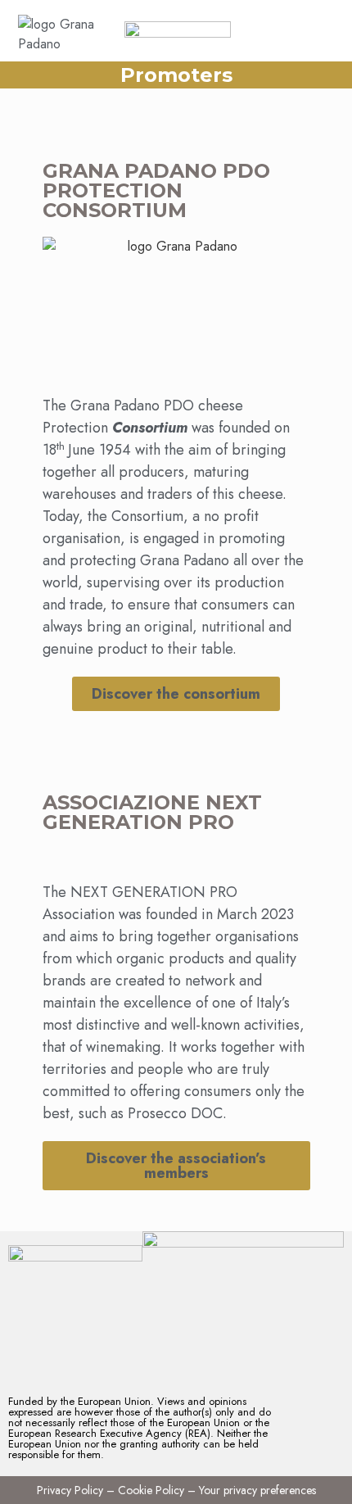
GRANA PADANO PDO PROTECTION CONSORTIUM (156, 190)
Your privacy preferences (257, 1490)
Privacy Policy (70, 1490)
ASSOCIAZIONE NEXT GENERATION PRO (152, 812)
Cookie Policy (151, 1490)
